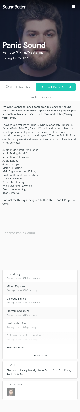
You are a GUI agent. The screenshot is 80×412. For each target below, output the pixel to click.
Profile (33, 97)
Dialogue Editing (16, 298)
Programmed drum (18, 311)
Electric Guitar (15, 347)
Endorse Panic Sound (18, 233)
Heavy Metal (27, 370)
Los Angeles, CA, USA (15, 58)
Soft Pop (19, 374)
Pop (54, 370)
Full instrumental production (24, 335)
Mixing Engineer (16, 286)
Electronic (12, 370)
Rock (9, 374)
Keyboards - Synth (17, 323)
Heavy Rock (44, 370)
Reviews (46, 97)
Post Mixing (13, 274)
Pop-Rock (64, 370)
